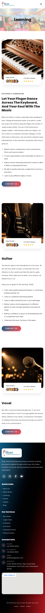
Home (16, 606)
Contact (22, 606)
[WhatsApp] (4, 476)
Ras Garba (7, 516)
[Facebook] (15, 476)
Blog (4, 505)
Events (5, 499)
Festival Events (8, 533)
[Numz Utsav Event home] (12, 452)
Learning (6, 495)
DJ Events (6, 526)
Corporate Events (9, 530)
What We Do (7, 492)
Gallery (5, 502)
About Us (6, 489)
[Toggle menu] (41, 4)
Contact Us (11, 184)
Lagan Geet (7, 520)
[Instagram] (10, 476)
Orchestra (6, 523)
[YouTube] (21, 476)
